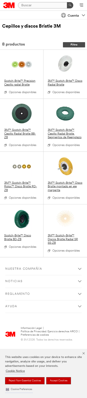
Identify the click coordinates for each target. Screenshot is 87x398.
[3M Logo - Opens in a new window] (9, 5)
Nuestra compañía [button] (23, 269)
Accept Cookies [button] (58, 380)
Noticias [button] (14, 281)
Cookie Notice (15, 371)
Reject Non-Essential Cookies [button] (25, 380)
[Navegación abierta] (81, 5)
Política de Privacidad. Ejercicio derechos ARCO (49, 331)
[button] (19, 389)
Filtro (74, 44)
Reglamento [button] (17, 294)
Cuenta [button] (73, 15)
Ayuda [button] (11, 306)
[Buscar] (70, 5)
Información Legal (31, 328)
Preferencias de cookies (35, 335)
